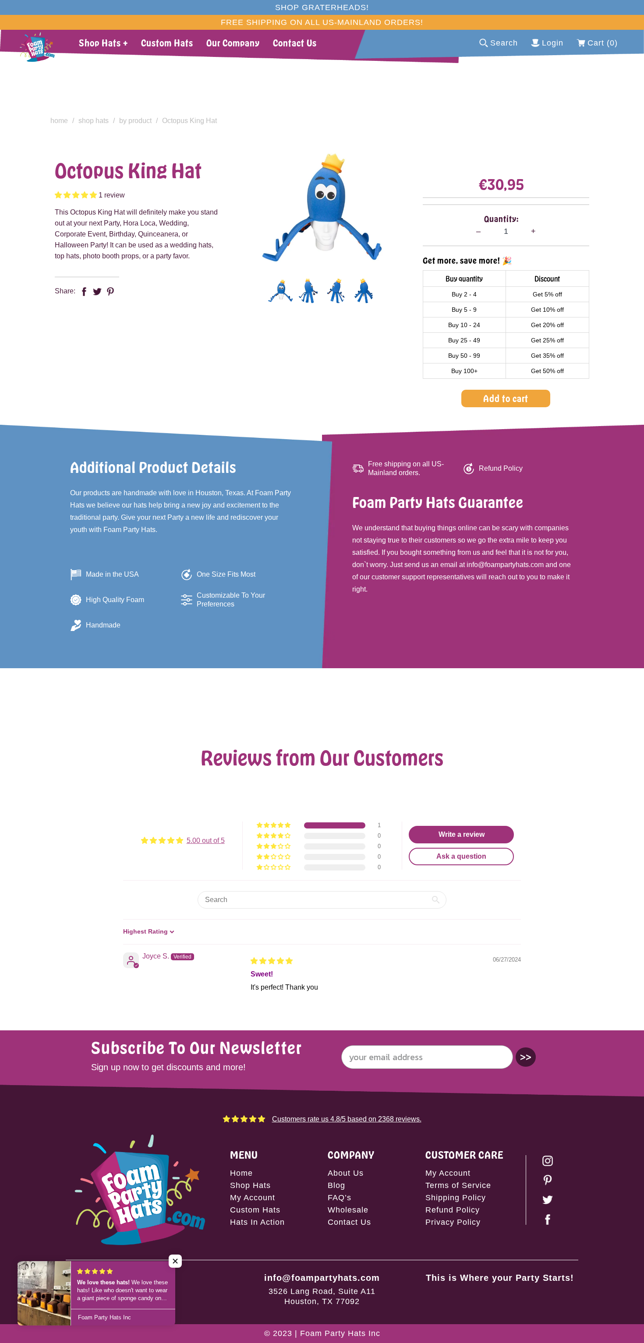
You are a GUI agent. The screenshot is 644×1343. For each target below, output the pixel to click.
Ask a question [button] (461, 856)
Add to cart (505, 398)
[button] (77, 195)
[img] (272, 961)
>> (525, 1057)
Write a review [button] (462, 834)
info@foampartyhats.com (322, 1278)
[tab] (280, 291)
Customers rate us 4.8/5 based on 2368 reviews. (346, 1119)
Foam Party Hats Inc (340, 1333)
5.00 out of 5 (206, 840)
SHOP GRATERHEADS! (322, 7)
